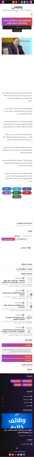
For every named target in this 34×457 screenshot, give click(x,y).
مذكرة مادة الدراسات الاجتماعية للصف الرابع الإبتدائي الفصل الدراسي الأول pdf (13, 330)
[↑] (17, 448)
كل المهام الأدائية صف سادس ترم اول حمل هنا (14, 293)
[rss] (13, 2)
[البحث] (3, 2)
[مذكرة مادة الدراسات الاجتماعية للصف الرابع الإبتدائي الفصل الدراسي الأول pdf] (29, 329)
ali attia (29, 435)
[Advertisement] (17, 73)
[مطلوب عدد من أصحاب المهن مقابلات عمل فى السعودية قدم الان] (17, 420)
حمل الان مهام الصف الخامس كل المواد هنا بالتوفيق (15, 318)
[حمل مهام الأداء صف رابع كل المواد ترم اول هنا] (29, 305)
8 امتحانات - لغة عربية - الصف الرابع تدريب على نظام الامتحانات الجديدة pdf (14, 281)
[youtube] (22, 2)
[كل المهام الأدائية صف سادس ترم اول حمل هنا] (29, 292)
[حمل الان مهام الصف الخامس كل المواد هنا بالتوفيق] (29, 317)
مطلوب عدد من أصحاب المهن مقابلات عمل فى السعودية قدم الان (18, 431)
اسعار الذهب (26, 381)
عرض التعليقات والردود (8, 239)
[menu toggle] (31, 2)
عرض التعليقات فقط (21, 239)
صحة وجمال (26, 385)
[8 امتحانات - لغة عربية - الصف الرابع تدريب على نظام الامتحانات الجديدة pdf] (29, 280)
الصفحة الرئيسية (25, 444)
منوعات (17, 385)
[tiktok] (19, 2)
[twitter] (24, 2)
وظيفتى (17, 7)
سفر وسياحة (15, 381)
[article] (17, 206)
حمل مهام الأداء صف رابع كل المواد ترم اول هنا (14, 306)
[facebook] (27, 2)
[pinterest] (16, 2)
